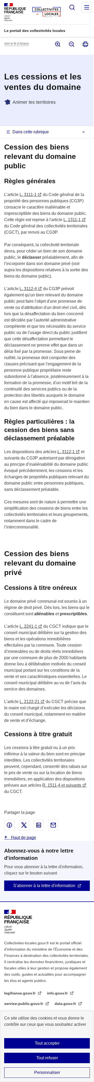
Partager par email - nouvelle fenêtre (53, 825)
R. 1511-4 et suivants (61, 785)
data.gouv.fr (66, 1004)
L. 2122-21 (29, 701)
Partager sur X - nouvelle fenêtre (24, 825)
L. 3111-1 (28, 194)
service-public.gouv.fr (24, 1004)
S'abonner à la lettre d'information (44, 885)
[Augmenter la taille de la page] (57, 44)
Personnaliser (47, 1072)
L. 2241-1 (28, 626)
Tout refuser (47, 1058)
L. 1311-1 (72, 219)
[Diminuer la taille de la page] (71, 44)
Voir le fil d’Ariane (16, 43)
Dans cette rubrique (31, 132)
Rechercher (72, 7)
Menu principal (86, 7)
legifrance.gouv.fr (20, 993)
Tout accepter (47, 1043)
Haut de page (23, 837)
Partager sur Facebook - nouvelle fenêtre (9, 825)
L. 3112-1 (66, 452)
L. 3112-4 (28, 288)
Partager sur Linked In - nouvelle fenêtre (38, 825)
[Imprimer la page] (85, 44)
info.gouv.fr (58, 993)
